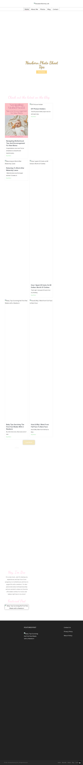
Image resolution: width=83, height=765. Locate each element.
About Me (64, 762)
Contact (77, 762)
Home (59, 762)
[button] (41, 72)
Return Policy (68, 635)
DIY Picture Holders (38, 109)
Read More (8, 155)
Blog (73, 762)
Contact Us (67, 627)
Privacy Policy (68, 631)
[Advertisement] (41, 27)
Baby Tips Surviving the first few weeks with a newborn (15, 427)
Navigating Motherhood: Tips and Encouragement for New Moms (15, 143)
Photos (69, 762)
